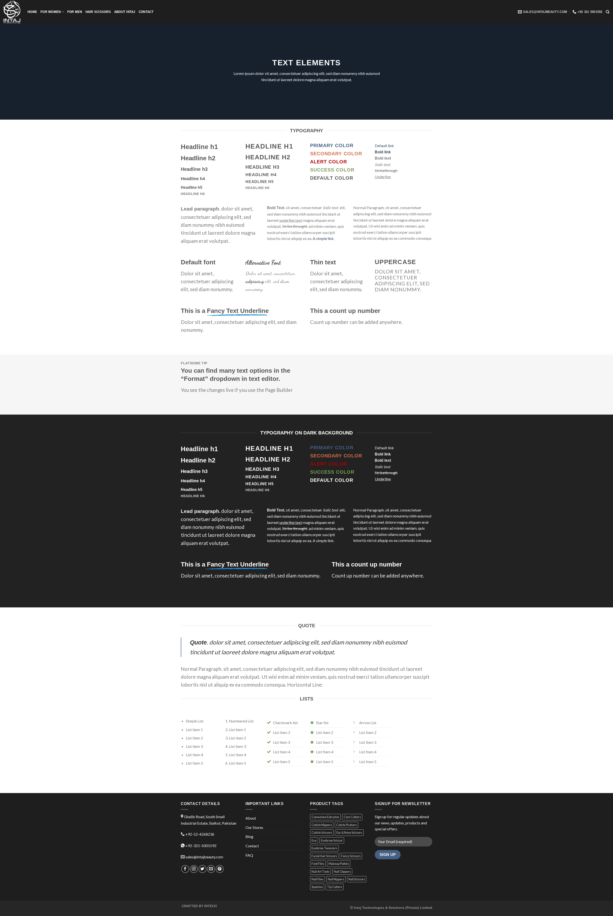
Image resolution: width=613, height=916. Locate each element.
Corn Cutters (352, 817)
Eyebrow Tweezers (324, 848)
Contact (146, 12)
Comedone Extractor (325, 817)
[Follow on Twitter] (202, 869)
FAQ (249, 855)
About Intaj (124, 12)
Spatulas (317, 887)
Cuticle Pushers (346, 825)
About (250, 818)
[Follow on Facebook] (185, 869)
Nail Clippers (342, 871)
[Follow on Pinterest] (220, 869)
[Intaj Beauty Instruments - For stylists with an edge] (12, 11)
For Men (74, 12)
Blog (249, 836)
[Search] (607, 12)
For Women (50, 12)
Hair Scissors (98, 12)
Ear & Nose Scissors (349, 832)
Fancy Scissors (351, 856)
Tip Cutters (334, 887)
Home (32, 12)
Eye (314, 840)
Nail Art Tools (320, 871)
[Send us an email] (211, 869)
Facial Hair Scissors (324, 856)
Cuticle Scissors (322, 832)
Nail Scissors (356, 879)
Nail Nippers (336, 879)
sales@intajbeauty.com (204, 857)
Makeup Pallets (339, 864)
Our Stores (254, 827)
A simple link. (323, 238)
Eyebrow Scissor (332, 840)
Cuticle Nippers (322, 825)
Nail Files (318, 879)
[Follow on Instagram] (194, 869)
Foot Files (318, 864)
